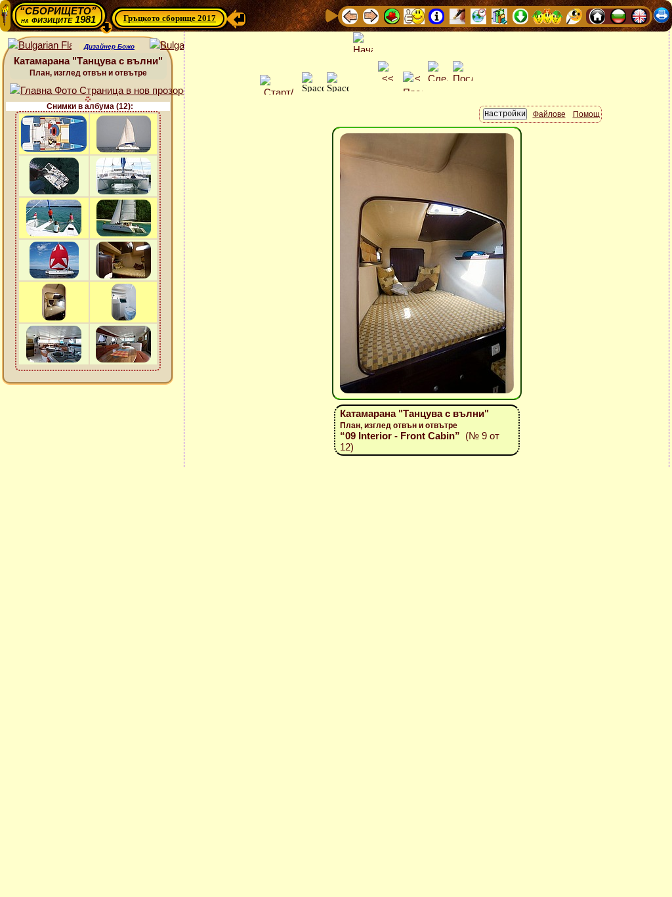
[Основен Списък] (392, 15)
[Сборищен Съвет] (547, 15)
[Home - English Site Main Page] (639, 15)
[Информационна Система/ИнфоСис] (436, 15)
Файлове (549, 114)
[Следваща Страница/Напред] (371, 15)
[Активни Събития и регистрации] (478, 15)
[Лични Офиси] (457, 15)
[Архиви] (499, 15)
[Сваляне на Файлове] (520, 15)
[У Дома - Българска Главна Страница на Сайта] (618, 15)
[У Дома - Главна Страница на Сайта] (597, 15)
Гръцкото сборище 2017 (169, 18)
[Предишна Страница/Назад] (350, 15)
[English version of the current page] (40, 45)
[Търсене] (574, 15)
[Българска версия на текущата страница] (181, 45)
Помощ (586, 114)
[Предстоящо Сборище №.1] (414, 15)
